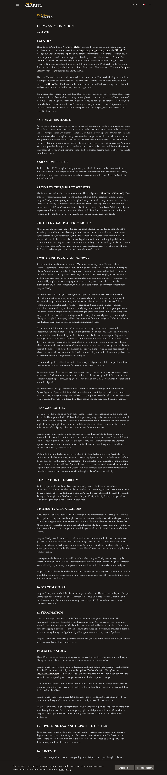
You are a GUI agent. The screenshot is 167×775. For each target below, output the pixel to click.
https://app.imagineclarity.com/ (94, 50)
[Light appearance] (150, 4)
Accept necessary (144, 767)
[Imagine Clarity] (34, 4)
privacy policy (64, 769)
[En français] (143, 4)
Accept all (124, 767)
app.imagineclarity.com (48, 673)
